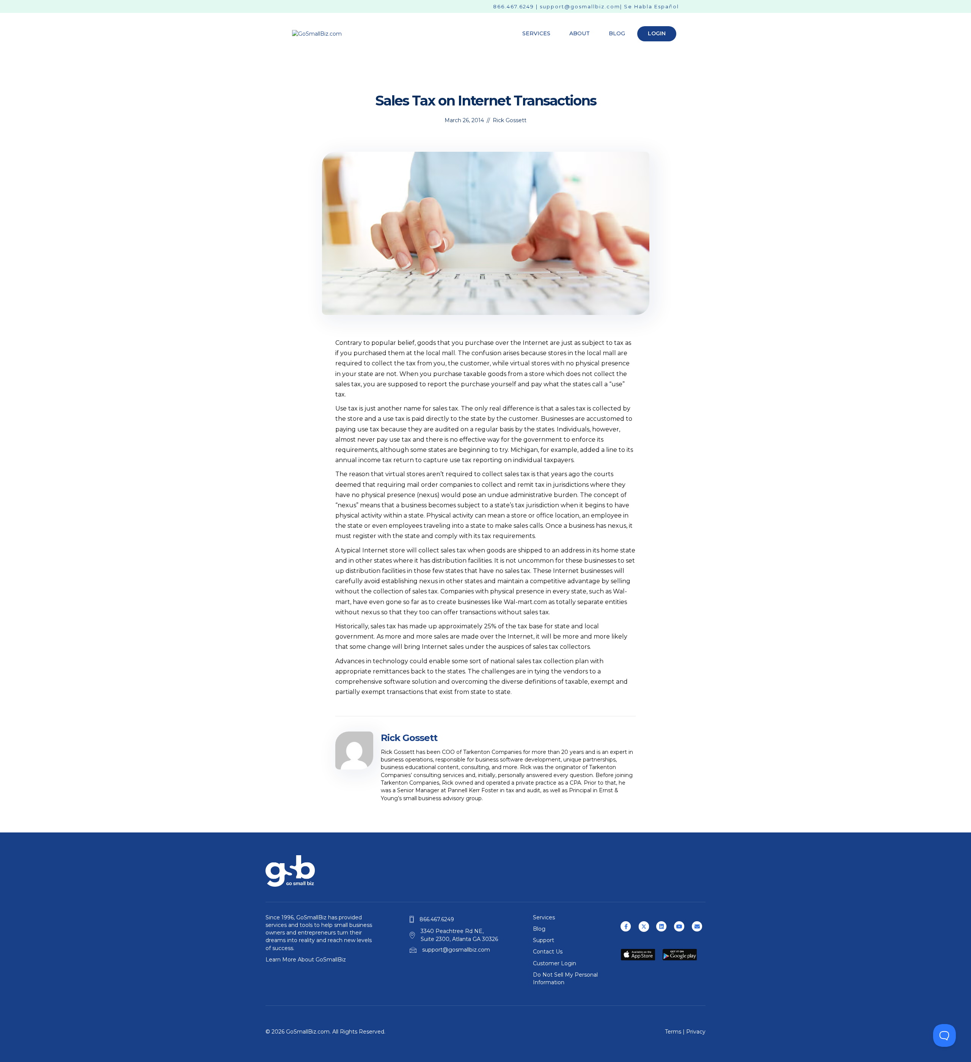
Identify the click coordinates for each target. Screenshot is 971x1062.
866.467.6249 (513, 6)
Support (543, 940)
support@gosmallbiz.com (580, 6)
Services (536, 33)
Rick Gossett (509, 120)
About (579, 33)
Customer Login (554, 963)
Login (657, 33)
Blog (617, 33)
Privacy (695, 1031)
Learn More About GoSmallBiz (306, 959)
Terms (673, 1031)
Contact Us (547, 951)
